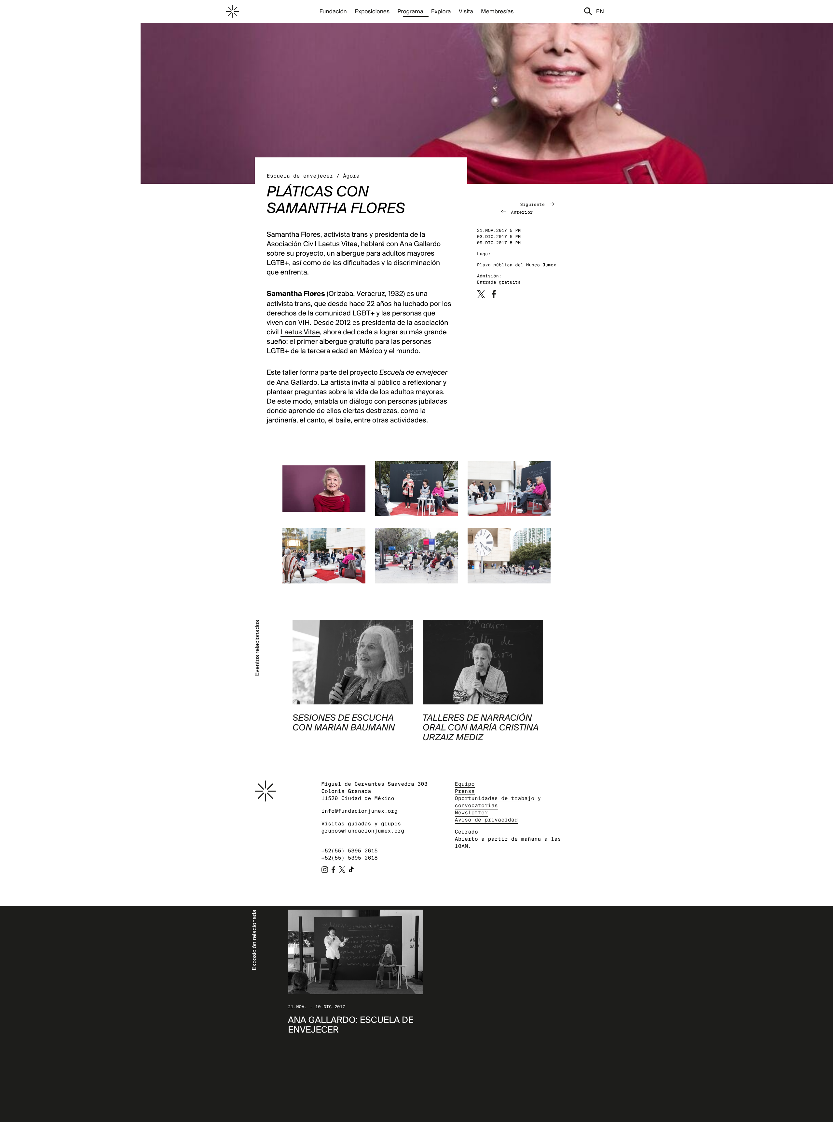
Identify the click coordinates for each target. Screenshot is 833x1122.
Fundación (333, 11)
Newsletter (471, 812)
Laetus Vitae (300, 331)
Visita (466, 11)
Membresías (497, 11)
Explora (441, 11)
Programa (410, 11)
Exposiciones (372, 11)
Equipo (465, 784)
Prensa (465, 791)
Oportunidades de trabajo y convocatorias (498, 802)
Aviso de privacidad (486, 819)
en (600, 11)
